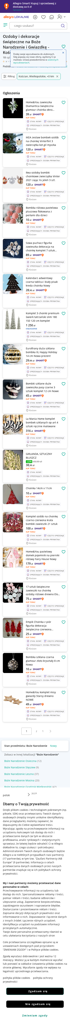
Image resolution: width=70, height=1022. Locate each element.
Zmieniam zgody (35, 1015)
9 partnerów (21, 862)
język (34, 793)
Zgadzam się (38, 991)
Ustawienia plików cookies (47, 963)
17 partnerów (12, 858)
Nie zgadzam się (38, 1004)
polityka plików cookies (16, 978)
